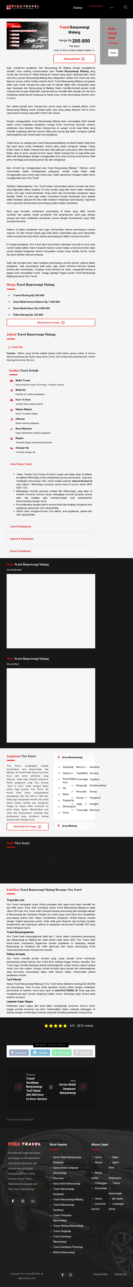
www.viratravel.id (82, 481)
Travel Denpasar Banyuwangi (62, 1218)
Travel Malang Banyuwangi (68, 1225)
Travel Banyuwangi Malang (68, 1199)
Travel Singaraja (62, 1231)
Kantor (99, 1162)
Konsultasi (101, 1188)
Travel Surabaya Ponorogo (68, 1247)
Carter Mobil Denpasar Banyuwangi (66, 1170)
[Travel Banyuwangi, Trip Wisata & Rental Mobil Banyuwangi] (22, 7)
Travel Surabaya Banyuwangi (62, 1239)
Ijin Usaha (117, 1198)
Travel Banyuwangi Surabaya (63, 1207)
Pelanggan (101, 1183)
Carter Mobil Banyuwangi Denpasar (67, 1160)
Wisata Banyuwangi (64, 1252)
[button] (125, 7)
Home (98, 1157)
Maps (115, 1157)
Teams (116, 1183)
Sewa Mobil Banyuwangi (66, 1183)
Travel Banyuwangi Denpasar (63, 1191)
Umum (98, 1198)
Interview (58, 1178)
